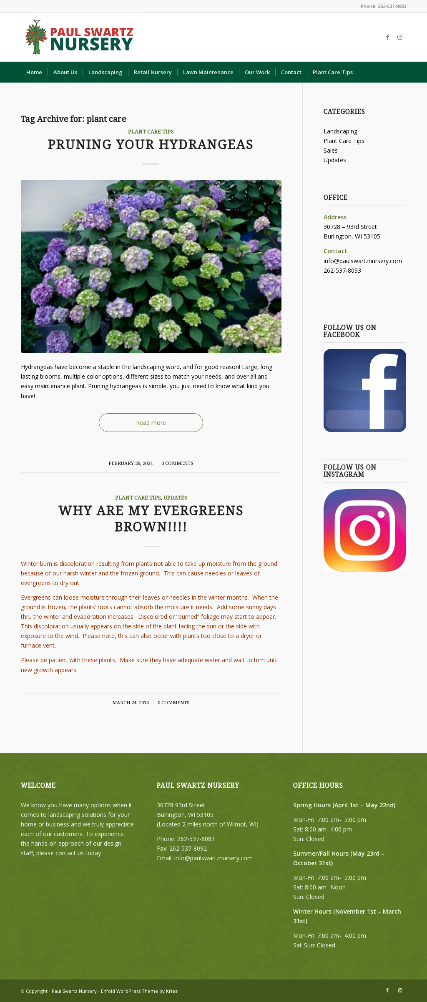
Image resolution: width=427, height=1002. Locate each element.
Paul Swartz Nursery (74, 991)
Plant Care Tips (151, 131)
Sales (331, 150)
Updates (175, 498)
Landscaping (340, 131)
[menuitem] (34, 72)
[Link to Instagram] (400, 37)
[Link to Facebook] (387, 37)
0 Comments (177, 463)
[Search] (400, 72)
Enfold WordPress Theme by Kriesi (139, 991)
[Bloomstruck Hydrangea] (151, 266)
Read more (151, 423)
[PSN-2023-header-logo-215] (80, 37)
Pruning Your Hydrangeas (151, 144)
